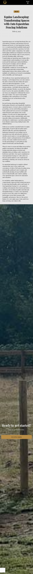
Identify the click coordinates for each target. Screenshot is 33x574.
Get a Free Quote (16, 437)
